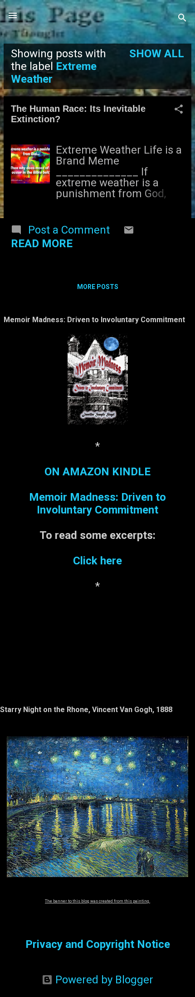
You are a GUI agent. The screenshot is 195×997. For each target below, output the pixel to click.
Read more (42, 243)
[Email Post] (128, 231)
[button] (178, 110)
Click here (97, 560)
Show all (156, 53)
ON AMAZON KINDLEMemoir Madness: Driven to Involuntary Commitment (97, 490)
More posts (97, 286)
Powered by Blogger (103, 979)
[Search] (182, 18)
